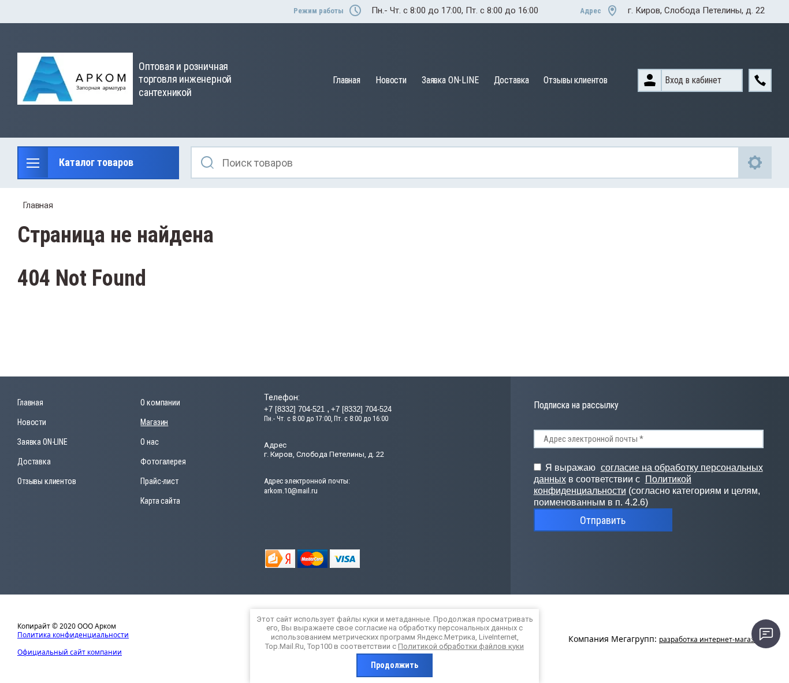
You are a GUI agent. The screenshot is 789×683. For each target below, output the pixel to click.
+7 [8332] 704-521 (295, 409)
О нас (149, 442)
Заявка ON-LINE (450, 80)
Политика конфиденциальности (73, 635)
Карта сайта (160, 501)
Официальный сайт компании (69, 652)
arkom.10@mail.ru (291, 490)
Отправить (603, 520)
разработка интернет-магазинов (715, 639)
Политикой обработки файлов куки (461, 646)
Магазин (154, 422)
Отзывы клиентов (576, 80)
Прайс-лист (159, 481)
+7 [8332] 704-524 (361, 409)
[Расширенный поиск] (755, 162)
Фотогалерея (162, 461)
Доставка (511, 80)
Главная (346, 80)
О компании (160, 402)
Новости (391, 80)
